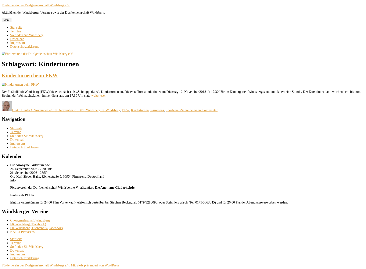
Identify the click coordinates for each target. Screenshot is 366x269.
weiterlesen (98, 95)
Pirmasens (157, 110)
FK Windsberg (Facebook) (28, 224)
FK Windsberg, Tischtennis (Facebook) (36, 228)
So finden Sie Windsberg (26, 35)
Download (17, 39)
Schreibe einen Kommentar (199, 110)
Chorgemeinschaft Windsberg (30, 220)
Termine (15, 31)
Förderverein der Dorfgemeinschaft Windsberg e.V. (36, 5)
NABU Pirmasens (22, 232)
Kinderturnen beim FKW (30, 75)
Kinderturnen (140, 110)
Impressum (17, 43)
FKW (125, 110)
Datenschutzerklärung (24, 46)
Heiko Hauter (21, 110)
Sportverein (173, 110)
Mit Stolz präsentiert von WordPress (95, 265)
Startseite (16, 27)
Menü (6, 20)
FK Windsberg (90, 110)
